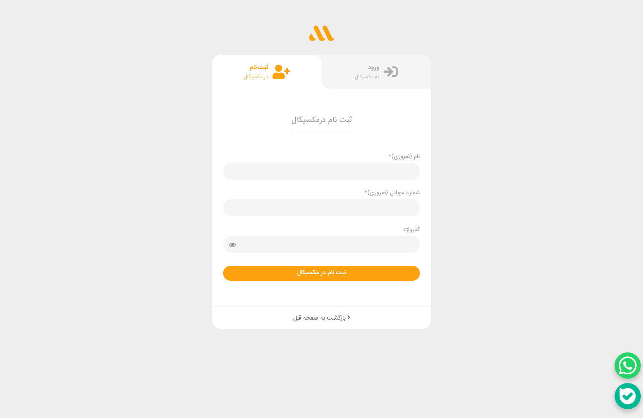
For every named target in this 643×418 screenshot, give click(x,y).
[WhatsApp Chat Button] (628, 365)
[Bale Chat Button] (628, 396)
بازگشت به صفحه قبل (320, 318)
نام (404, 156)
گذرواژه (411, 229)
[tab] (376, 72)
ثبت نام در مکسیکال (321, 273)
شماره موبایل (392, 193)
